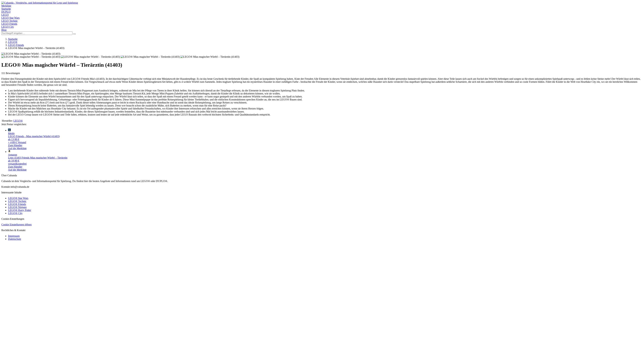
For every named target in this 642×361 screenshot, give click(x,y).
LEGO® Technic (17, 201)
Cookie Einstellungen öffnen (16, 224)
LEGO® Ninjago (17, 207)
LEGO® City (15, 213)
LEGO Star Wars (10, 17)
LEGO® (12, 42)
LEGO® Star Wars (18, 198)
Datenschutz (14, 238)
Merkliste (6, 5)
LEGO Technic (9, 20)
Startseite (6, 8)
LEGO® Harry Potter (19, 210)
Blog (4, 29)
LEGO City (7, 26)
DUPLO (6, 11)
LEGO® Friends (17, 204)
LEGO (5, 14)
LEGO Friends (9, 23)
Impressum (14, 235)
